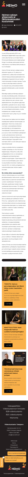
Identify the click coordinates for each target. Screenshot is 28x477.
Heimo (14, 443)
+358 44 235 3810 (14, 432)
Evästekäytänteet (19, 473)
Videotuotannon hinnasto (14, 409)
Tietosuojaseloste (8, 473)
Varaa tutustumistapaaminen (14, 449)
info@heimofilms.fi (14, 435)
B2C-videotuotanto (14, 415)
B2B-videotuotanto (14, 411)
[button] (1, 462)
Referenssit (14, 441)
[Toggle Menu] (23, 4)
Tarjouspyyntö (14, 447)
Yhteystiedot (14, 445)
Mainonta (14, 418)
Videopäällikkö (14, 406)
